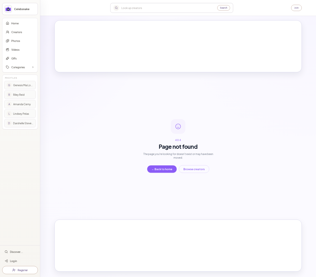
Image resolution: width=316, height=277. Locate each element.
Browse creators (194, 169)
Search (223, 7)
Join (296, 7)
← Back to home (162, 169)
